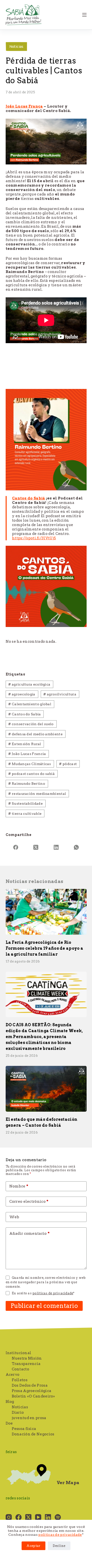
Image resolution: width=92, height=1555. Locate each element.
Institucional (18, 1353)
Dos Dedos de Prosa (30, 1385)
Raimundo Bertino (26, 784)
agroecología (21, 694)
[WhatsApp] (76, 847)
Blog (10, 1401)
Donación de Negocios (33, 1434)
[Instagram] (9, 1517)
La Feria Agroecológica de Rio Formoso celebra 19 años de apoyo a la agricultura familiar (44, 948)
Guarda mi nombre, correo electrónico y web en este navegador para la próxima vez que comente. (46, 1282)
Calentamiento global (29, 704)
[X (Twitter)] (36, 847)
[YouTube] (38, 1517)
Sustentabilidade (25, 803)
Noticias (16, 46)
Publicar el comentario (44, 1305)
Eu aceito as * (43, 1293)
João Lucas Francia (27, 754)
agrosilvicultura (59, 694)
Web (14, 1217)
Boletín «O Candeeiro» (33, 1396)
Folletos (19, 1380)
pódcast (68, 764)
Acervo (13, 1374)
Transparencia (26, 1364)
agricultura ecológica (29, 684)
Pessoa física (24, 1429)
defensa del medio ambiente (35, 734)
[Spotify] (58, 1517)
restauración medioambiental (37, 794)
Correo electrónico (29, 1201)
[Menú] (84, 15)
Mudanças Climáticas (29, 764)
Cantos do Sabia (24, 714)
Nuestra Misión (27, 1358)
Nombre (18, 1186)
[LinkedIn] (56, 847)
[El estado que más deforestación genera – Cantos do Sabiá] (46, 1089)
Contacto (20, 1369)
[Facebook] (16, 847)
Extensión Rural (24, 744)
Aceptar (33, 1546)
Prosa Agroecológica (32, 1391)
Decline (59, 1546)
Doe (9, 1423)
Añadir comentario (29, 1233)
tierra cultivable (24, 814)
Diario (18, 1412)
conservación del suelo (30, 724)
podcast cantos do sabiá (31, 774)
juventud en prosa (29, 1418)
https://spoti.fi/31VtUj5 (34, 538)
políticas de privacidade (60, 1535)
